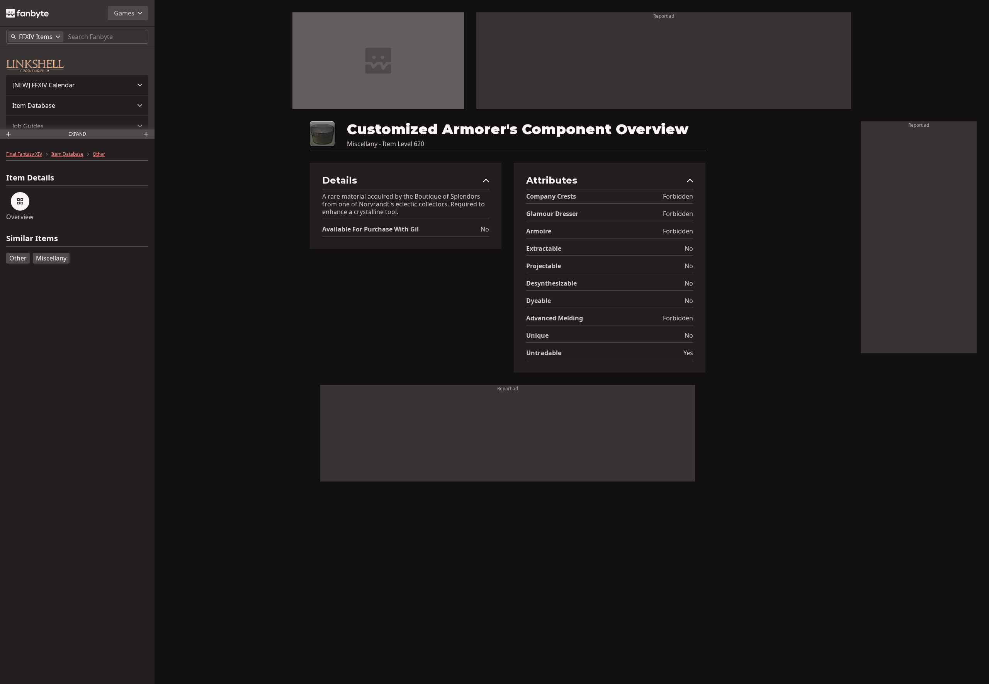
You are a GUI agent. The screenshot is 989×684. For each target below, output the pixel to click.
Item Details (30, 177)
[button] (77, 85)
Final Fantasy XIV (24, 154)
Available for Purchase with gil (370, 229)
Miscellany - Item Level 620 (385, 144)
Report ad (663, 16)
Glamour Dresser (552, 214)
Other (99, 154)
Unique (537, 335)
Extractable (543, 248)
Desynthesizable (551, 283)
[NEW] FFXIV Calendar (43, 85)
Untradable (543, 353)
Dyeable (538, 301)
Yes (688, 353)
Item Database (33, 105)
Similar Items (32, 238)
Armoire (538, 231)
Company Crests (551, 196)
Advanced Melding (554, 318)
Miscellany (51, 258)
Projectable (543, 266)
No (485, 229)
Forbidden (678, 196)
